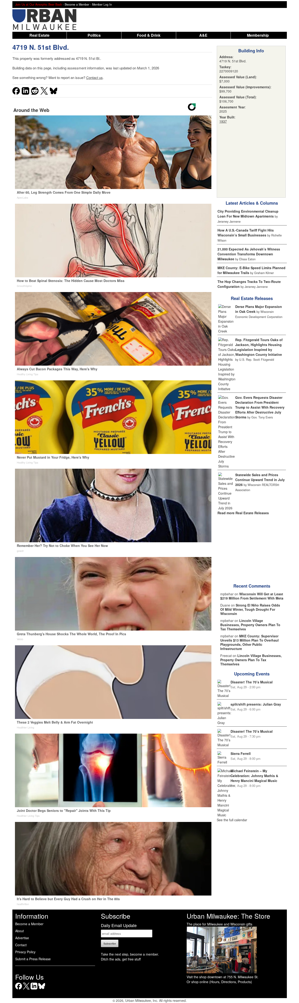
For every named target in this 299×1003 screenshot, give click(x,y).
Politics (94, 35)
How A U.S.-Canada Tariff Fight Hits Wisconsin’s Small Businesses (245, 232)
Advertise (22, 937)
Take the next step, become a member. (130, 954)
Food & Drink (148, 35)
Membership (258, 35)
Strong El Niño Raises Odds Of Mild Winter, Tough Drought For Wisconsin (250, 609)
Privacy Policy (25, 951)
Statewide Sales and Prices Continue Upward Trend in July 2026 (260, 479)
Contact (21, 944)
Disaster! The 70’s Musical (252, 682)
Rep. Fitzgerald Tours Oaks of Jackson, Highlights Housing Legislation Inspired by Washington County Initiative (259, 347)
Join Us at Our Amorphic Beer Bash (38, 4)
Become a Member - (78, 4)
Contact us (94, 77)
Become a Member (29, 923)
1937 (223, 121)
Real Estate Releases (252, 298)
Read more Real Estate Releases (243, 512)
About (19, 930)
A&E (203, 35)
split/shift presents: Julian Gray (256, 704)
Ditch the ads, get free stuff (121, 959)
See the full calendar (232, 819)
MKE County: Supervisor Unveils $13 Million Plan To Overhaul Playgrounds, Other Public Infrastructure (249, 642)
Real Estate (39, 35)
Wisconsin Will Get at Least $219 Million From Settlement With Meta (251, 596)
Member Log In (102, 4)
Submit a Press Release (33, 959)
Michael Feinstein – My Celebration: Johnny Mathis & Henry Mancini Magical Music (254, 775)
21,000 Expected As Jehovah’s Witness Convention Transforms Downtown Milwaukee (248, 254)
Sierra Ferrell (241, 753)
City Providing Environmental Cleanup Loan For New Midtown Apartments (247, 213)
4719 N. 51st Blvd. (40, 47)
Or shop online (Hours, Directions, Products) (219, 981)
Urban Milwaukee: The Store (228, 916)
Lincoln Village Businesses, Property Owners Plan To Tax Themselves (250, 624)
